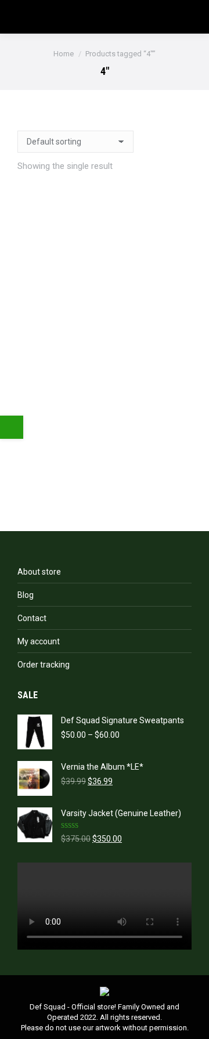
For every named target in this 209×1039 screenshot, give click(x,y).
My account (38, 641)
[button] (104, 373)
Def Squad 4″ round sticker (105, 395)
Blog (25, 595)
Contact (31, 618)
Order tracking (43, 664)
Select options (105, 481)
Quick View (105, 430)
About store (39, 571)
